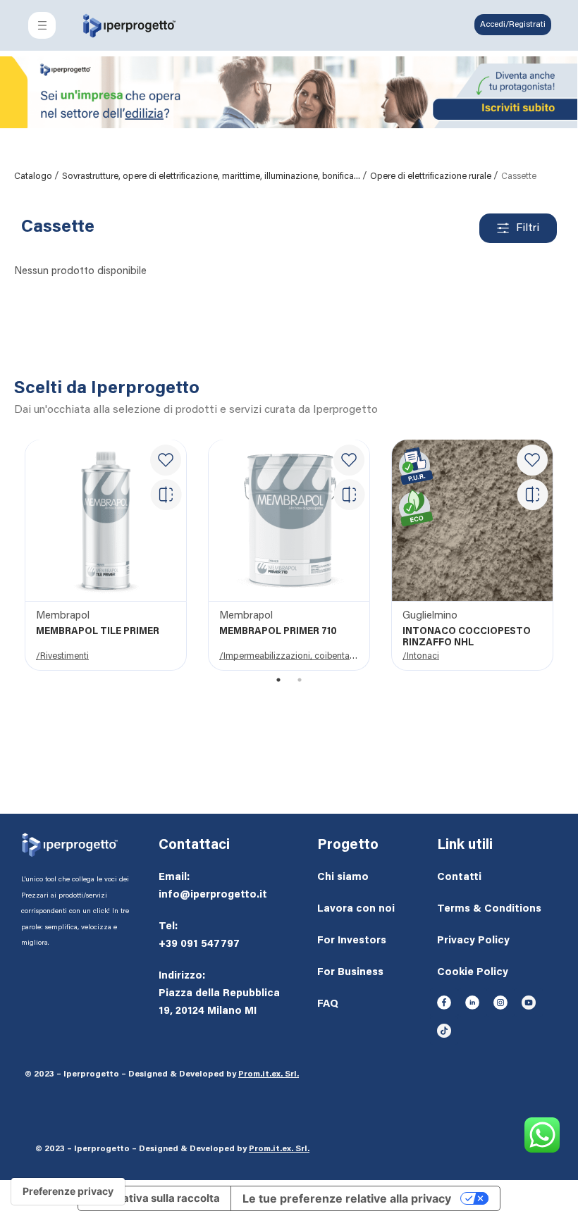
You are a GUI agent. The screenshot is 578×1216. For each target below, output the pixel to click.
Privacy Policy (473, 941)
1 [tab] (278, 679)
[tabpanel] (105, 555)
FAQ (327, 1004)
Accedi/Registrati (513, 24)
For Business (350, 972)
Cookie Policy (472, 972)
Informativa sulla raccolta (154, 1198)
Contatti (459, 877)
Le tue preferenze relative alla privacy (346, 1198)
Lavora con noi (356, 909)
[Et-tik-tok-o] (444, 1031)
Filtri (527, 228)
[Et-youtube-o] (529, 1002)
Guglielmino (429, 616)
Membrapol (63, 616)
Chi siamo (343, 877)
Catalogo (34, 176)
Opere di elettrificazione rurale (431, 176)
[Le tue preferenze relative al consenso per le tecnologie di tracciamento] (68, 1191)
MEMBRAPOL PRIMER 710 (278, 632)
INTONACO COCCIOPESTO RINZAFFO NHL (466, 637)
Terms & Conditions (489, 909)
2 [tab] (300, 679)
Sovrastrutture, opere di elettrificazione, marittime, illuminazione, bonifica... (212, 176)
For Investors (351, 941)
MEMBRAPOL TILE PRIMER (97, 632)
